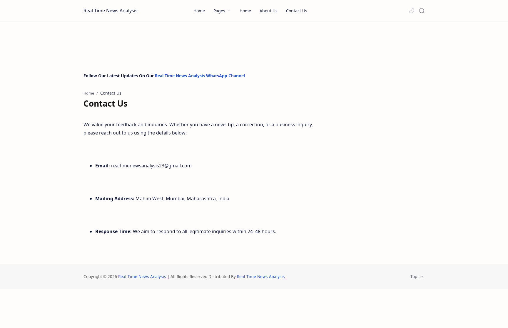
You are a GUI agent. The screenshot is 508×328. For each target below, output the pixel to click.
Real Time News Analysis (110, 10)
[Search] (421, 10)
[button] (411, 10)
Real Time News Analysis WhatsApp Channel (200, 75)
